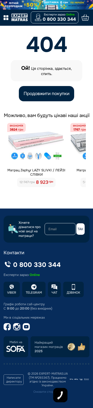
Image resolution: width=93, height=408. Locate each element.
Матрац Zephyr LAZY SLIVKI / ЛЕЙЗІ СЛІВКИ (36, 172)
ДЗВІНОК (73, 293)
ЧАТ (54, 293)
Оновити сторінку (46, 392)
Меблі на (16, 342)
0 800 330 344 (59, 19)
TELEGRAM (34, 293)
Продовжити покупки (46, 94)
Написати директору (14, 379)
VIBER (11, 293)
